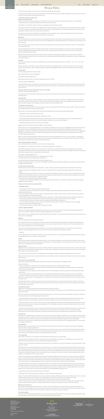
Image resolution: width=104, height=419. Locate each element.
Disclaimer (12, 414)
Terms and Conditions (13, 413)
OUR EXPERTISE (35, 4)
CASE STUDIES (86, 4)
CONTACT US (95, 4)
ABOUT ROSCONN (25, 4)
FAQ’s (79, 4)
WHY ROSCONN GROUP (46, 4)
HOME (17, 4)
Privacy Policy (12, 415)
